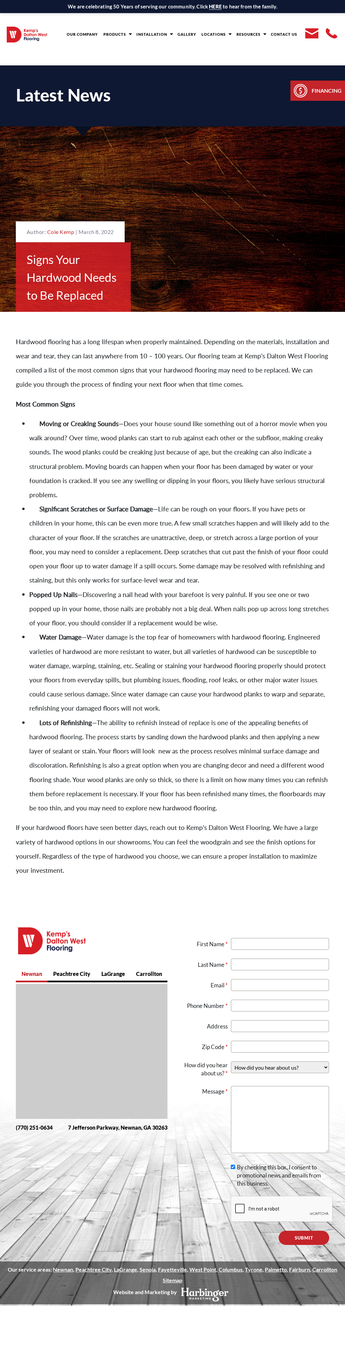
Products (114, 34)
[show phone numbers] (331, 33)
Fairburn (299, 1269)
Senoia (147, 1269)
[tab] (32, 974)
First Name (212, 944)
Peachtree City (71, 974)
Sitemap (172, 1280)
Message (215, 1091)
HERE (215, 6)
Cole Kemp (61, 232)
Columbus (231, 1269)
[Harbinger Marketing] (204, 1295)
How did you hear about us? (206, 1069)
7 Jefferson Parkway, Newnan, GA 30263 (117, 1127)
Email (219, 985)
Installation (151, 34)
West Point (202, 1269)
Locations (213, 34)
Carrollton (149, 974)
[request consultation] (311, 33)
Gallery (187, 34)
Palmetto (276, 1269)
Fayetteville (172, 1269)
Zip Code (215, 1046)
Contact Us (284, 34)
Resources (248, 34)
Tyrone (253, 1269)
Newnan (32, 974)
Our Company (82, 34)
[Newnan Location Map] (91, 1051)
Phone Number (207, 1005)
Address (217, 1026)
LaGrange (113, 974)
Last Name (213, 964)
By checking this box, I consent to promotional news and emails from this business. (279, 1175)
